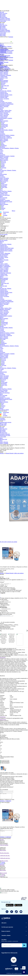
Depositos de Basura (4, 105)
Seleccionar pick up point (5, 627)
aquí (23, 691)
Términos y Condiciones (5, 800)
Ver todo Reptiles (4, 130)
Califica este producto (19, 453)
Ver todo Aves (3, 170)
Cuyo (1, 152)
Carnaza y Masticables (5, 55)
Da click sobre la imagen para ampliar (8, 541)
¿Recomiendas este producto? (6, 787)
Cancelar (8, 838)
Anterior (3, 862)
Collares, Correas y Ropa (5, 110)
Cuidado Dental (3, 76)
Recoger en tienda (5, 605)
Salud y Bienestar (4, 72)
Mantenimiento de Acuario (6, 201)
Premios (2, 54)
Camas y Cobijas (4, 66)
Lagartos (2, 132)
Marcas (13, 210)
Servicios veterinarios (5, 222)
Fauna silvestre (3, 174)
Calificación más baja (5, 858)
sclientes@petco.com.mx (5, 422)
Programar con (4, 611)
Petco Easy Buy (3, 13)
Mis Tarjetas (3, 16)
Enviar (8, 802)
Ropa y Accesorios (4, 70)
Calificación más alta (5, 855)
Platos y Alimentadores (5, 68)
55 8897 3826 (3, 425)
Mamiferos (2, 146)
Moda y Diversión (4, 62)
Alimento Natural (4, 49)
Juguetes (2, 63)
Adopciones (2, 419)
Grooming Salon (4, 219)
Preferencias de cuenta (5, 19)
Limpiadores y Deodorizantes (6, 103)
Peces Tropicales (4, 192)
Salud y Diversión (4, 179)
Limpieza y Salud (4, 158)
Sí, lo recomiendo (4, 789)
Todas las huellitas (4, 843)
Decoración (2, 203)
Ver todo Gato (3, 90)
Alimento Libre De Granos (6, 51)
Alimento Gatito (3, 97)
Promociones (6, 212)
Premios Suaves (3, 58)
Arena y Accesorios (4, 98)
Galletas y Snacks (4, 59)
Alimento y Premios (14, 148)
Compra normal (4, 600)
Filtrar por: (2, 842)
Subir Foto (3, 802)
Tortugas (2, 131)
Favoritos (5, 215)
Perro (1, 45)
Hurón (1, 153)
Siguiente (2, 863)
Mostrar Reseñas (9, 453)
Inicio (1, 438)
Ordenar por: (3, 847)
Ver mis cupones (3, 234)
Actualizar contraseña (5, 18)
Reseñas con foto (4, 860)
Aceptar (5, 892)
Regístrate (11, 36)
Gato (1, 89)
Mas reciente (2, 868)
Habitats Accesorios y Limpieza (7, 135)
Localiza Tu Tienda (4, 409)
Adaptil (1, 451)
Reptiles (2, 128)
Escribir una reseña (5, 761)
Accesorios (2, 133)
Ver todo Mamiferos (4, 148)
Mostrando (2, 841)
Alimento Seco (3, 47)
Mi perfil (2, 12)
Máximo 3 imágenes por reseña (7, 799)
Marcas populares (4, 80)
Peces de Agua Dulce (5, 195)
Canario (2, 171)
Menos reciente (3, 873)
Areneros (2, 101)
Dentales (2, 60)
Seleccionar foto (4, 877)
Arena (1, 100)
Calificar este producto (5, 785)
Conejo (1, 150)
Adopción (2, 223)
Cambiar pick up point (6, 608)
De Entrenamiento (4, 57)
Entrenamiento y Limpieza (6, 118)
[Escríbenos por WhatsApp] (23, 967)
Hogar (1, 64)
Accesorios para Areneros (6, 102)
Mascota (2, 44)
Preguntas (2, 865)
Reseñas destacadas (4, 853)
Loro (1, 173)
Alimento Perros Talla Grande (7, 50)
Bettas (1, 196)
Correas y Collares (4, 71)
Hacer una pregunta (5, 762)
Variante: (2, 582)
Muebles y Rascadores (5, 111)
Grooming (2, 418)
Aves (1, 169)
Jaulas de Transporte (4, 67)
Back (1, 614)
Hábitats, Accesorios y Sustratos (7, 156)
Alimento (9, 46)
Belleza (1, 79)
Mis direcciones (3, 17)
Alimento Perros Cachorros (6, 53)
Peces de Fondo (3, 197)
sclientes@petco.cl (4, 226)
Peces (1, 189)
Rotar (2, 892)
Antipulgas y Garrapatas (5, 75)
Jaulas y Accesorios (4, 178)
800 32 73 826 (3, 423)
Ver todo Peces (3, 191)
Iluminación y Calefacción (6, 137)
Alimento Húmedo (4, 96)
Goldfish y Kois (3, 193)
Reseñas (2, 453)
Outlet (4, 213)
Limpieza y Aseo (4, 77)
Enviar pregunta (3, 838)
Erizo (1, 149)
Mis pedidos (3, 14)
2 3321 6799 (3, 227)
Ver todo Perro (3, 46)
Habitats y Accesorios (5, 200)
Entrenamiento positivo (5, 220)
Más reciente (3, 849)
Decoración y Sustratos (5, 136)
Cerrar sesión (3, 21)
